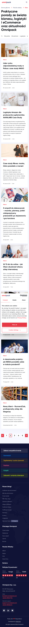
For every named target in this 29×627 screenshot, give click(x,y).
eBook (4, 550)
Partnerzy (4, 512)
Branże (4, 541)
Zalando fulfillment (7, 501)
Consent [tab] (5, 300)
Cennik (4, 538)
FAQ (3, 556)
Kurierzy (4, 515)
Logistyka (22, 36)
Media (4, 553)
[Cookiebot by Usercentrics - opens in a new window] (20, 296)
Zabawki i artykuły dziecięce (14, 475)
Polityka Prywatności (9, 567)
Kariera (5, 563)
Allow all (14, 324)
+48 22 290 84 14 (7, 605)
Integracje (5, 518)
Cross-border (5, 496)
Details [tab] (15, 300)
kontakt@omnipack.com (9, 596)
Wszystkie (7, 36)
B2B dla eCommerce (7, 493)
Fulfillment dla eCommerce (9, 490)
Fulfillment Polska (6, 507)
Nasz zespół (5, 536)
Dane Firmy (5, 559)
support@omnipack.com (9, 603)
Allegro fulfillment (6, 504)
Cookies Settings (13, 330)
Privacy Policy (22, 317)
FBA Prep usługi (6, 498)
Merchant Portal (9, 521)
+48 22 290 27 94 (7, 598)
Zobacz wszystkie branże (12, 450)
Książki (6, 470)
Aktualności (14, 36)
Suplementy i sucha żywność (14, 460)
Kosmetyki (7, 455)
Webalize (18, 621)
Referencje (5, 533)
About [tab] (24, 300)
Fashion (6, 465)
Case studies (5, 530)
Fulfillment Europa (7, 509)
